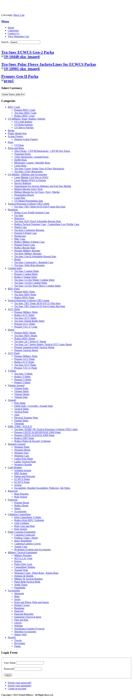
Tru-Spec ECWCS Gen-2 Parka (27, 52)
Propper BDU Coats (24, 110)
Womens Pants (21, 447)
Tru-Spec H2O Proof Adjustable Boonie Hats (37, 221)
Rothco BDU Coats (24, 115)
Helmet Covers (22, 605)
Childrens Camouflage (19, 514)
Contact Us (13, 33)
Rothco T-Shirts (22, 376)
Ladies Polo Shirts (23, 458)
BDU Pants (14, 288)
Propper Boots (21, 502)
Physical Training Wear (26, 417)
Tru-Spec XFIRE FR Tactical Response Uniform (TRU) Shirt (46, 429)
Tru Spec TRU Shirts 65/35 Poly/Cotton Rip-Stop (39, 206)
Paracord (18, 611)
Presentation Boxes (24, 195)
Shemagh (19, 593)
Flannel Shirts (21, 420)
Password (9, 668)
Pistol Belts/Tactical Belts (27, 581)
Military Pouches (23, 555)
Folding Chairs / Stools (26, 537)
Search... (5, 42)
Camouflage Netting (24, 567)
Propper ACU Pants (24, 359)
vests (16, 414)
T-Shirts (12, 370)
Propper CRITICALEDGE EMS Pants (34, 435)
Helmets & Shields (23, 575)
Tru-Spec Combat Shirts (26, 271)
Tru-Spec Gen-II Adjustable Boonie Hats (35, 256)
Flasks (17, 646)
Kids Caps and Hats (24, 526)
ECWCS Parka (22, 479)
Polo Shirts (19, 403)
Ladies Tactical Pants (25, 461)
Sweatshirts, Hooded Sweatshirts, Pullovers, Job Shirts (42, 488)
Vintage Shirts (21, 391)
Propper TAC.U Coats (25, 326)
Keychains (19, 643)
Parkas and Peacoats (24, 476)
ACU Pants (14, 353)
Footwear (13, 499)
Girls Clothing (21, 523)
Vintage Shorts (21, 394)
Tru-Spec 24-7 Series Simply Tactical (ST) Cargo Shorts (43, 344)
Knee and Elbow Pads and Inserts (31, 602)
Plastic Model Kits (17, 133)
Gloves (18, 622)
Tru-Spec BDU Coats (25, 113)
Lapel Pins (19, 197)
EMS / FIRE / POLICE (20, 426)
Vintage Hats (21, 397)
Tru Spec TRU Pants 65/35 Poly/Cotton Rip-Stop (39, 306)
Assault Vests (21, 570)
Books (11, 130)
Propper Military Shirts (26, 312)
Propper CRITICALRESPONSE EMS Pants (37, 432)
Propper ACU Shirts (24, 323)
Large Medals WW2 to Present (30, 180)
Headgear (13, 209)
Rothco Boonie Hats (24, 247)
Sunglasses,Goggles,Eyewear (29, 628)
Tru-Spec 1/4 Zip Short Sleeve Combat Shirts (37, 285)
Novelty (12, 637)
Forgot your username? (19, 685)
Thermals (19, 423)
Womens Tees (21, 452)
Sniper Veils (20, 634)
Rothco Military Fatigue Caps (29, 241)
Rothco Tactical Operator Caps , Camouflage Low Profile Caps (46, 224)
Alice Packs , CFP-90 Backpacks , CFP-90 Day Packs (42, 151)
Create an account (17, 688)
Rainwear (13, 491)
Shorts (11, 329)
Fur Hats (18, 215)
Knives (18, 561)
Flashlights (19, 587)
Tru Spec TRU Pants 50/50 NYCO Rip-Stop (37, 303)
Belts (16, 596)
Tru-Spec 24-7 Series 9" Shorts (30, 341)
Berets (17, 259)
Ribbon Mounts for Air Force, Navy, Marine (37, 192)
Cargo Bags (20, 165)
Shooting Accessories (25, 631)
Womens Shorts (22, 449)
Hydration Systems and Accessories (32, 549)
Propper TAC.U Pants (25, 367)
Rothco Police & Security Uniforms (32, 441)
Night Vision (20, 584)
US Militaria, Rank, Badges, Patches (26, 118)
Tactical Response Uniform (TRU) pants (28, 300)
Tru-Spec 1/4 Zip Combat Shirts (30, 282)
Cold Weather (15, 467)
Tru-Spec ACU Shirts (25, 318)
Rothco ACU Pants (24, 362)
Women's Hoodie (23, 464)
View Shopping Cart (18, 36)
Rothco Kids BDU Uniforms (29, 520)
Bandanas (19, 608)
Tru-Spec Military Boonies (28, 253)
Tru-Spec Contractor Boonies (29, 230)
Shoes (17, 508)
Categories (13, 30)
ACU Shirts (14, 309)
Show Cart (18, 15)
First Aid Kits (21, 619)
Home (11, 27)
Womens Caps (21, 455)
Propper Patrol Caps (24, 244)
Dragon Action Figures (26, 139)
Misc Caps (19, 239)
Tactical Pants (21, 411)
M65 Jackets (20, 473)
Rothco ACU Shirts (24, 315)
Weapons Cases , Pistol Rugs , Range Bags (36, 573)
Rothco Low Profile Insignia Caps (31, 212)
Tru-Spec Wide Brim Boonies (29, 265)
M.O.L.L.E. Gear (23, 558)
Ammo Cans (20, 546)
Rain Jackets (20, 496)
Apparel (12, 400)
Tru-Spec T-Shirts (23, 373)
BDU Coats (14, 107)
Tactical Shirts (21, 408)
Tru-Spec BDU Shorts (25, 335)
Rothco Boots (21, 505)
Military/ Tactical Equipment (22, 552)
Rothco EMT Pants (24, 438)
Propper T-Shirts (22, 379)
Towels (18, 640)
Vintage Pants (21, 388)
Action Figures (15, 136)
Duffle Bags (20, 159)
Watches (18, 625)
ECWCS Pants (22, 482)
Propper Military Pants (25, 356)
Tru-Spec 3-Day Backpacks (28, 171)
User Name (10, 662)
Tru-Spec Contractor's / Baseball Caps (33, 262)
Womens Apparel (16, 444)
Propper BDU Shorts (25, 332)
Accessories (20, 511)
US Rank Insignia (23, 124)
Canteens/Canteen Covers (27, 543)
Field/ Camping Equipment (22, 532)
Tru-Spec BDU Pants (25, 294)
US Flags (19, 145)
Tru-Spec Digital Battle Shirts (29, 321)
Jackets (18, 485)
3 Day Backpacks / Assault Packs (31, 156)
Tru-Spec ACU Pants (25, 365)
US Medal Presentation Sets (28, 200)
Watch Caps (20, 227)
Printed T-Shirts (22, 382)
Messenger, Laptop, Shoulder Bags (32, 162)
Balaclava (19, 218)
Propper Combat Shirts (26, 274)
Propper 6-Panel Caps (25, 233)
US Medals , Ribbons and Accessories (27, 174)
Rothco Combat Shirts (25, 277)
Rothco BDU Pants (24, 297)
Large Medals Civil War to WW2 (31, 177)
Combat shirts (15, 268)
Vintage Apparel (16, 385)
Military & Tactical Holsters (28, 578)
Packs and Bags (16, 148)
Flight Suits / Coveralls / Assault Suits (33, 406)
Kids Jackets (20, 529)
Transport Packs (22, 154)
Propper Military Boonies (27, 250)
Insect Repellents (23, 540)
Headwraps (20, 236)
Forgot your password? (19, 682)
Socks (17, 599)
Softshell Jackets (22, 470)
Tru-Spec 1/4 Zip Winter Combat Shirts (34, 280)
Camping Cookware (24, 534)
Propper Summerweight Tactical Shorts (34, 347)
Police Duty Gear (23, 564)
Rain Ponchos (21, 493)
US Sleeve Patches (24, 127)
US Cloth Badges (23, 121)
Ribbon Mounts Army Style (28, 189)
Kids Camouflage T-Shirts (27, 517)
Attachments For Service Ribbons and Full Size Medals (42, 186)
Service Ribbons (22, 183)
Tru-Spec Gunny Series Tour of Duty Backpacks (39, 168)
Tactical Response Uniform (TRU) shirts (28, 203)
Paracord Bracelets (23, 614)
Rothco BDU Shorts (24, 338)
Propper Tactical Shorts (26, 350)
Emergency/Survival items (27, 617)
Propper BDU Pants (24, 291)
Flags (10, 142)
